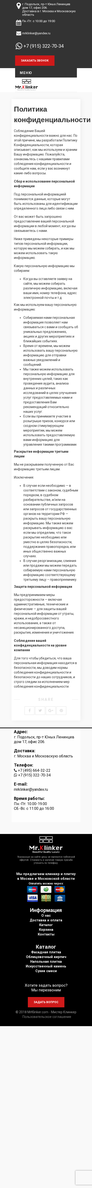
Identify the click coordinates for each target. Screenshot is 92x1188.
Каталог (46, 925)
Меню (26, 73)
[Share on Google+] (50, 711)
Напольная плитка (46, 962)
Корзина (46, 930)
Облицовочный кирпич (46, 957)
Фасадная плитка (46, 952)
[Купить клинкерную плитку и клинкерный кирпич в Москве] (26, 84)
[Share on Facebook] (29, 711)
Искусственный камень (46, 966)
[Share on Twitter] (40, 711)
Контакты (46, 934)
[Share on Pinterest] (61, 711)
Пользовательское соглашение (46, 1017)
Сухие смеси (46, 971)
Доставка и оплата (46, 920)
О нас (46, 916)
